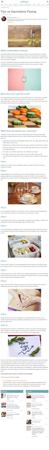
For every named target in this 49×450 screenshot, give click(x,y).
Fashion (38, 4)
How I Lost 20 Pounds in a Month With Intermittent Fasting (38, 397)
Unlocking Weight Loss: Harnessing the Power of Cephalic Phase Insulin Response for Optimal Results (38, 431)
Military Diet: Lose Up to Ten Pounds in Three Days (13, 397)
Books (10, 4)
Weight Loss (10, 394)
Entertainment (28, 4)
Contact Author (10, 22)
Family (34, 4)
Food (43, 4)
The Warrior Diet (36, 422)
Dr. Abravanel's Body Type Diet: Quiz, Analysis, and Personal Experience (13, 406)
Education (21, 4)
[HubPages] (24, 2)
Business (15, 4)
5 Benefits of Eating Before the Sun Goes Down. (37, 414)
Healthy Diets (10, 403)
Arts (2, 4)
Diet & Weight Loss (36, 403)
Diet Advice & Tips (36, 394)
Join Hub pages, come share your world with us (15, 380)
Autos (6, 4)
